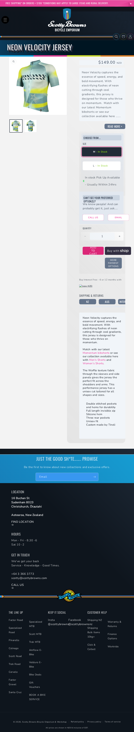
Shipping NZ (94, 620)
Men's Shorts (97, 360)
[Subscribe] (94, 477)
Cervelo (13, 672)
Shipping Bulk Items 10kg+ (93, 632)
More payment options (113, 263)
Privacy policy (94, 721)
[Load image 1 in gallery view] (16, 126)
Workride (113, 646)
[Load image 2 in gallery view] (30, 126)
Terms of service (113, 721)
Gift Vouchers (34, 685)
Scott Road (15, 656)
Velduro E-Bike (35, 664)
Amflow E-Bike (35, 652)
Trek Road (14, 664)
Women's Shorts (93, 363)
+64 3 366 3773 (22, 574)
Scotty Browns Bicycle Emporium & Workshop (44, 722)
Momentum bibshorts (96, 353)
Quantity (87, 228)
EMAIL (118, 217)
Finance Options (112, 636)
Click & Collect (91, 647)
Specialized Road (15, 630)
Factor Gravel (12, 682)
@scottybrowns (58, 624)
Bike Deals (35, 674)
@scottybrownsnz (80, 624)
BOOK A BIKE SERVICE (37, 697)
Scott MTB (35, 634)
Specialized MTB (35, 624)
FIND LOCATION (22, 522)
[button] (5, 20)
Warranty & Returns (114, 624)
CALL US (93, 217)
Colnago (13, 648)
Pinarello (14, 640)
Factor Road (16, 620)
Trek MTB (34, 642)
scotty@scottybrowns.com (29, 578)
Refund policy (77, 721)
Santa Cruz (15, 692)
